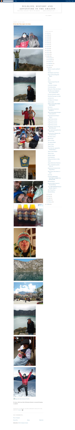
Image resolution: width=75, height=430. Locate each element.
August (49, 65)
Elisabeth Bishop (51, 181)
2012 (48, 50)
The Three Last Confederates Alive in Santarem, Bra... (53, 91)
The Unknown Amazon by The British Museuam (54, 127)
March (49, 200)
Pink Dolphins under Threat (53, 72)
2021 (48, 33)
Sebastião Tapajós (51, 155)
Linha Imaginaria (51, 157)
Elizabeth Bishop (51, 192)
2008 (48, 204)
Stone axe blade (51, 140)
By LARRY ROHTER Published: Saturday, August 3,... (54, 187)
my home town (51, 98)
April (49, 198)
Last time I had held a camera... (54, 94)
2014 (48, 46)
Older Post (41, 420)
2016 (48, 42)
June (49, 194)
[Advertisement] (21, 16)
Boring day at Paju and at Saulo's (54, 89)
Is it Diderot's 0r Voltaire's (53, 100)
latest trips (50, 174)
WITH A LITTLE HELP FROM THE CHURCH (54, 104)
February (50, 202)
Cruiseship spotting (52, 87)
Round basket (50, 138)
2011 (48, 52)
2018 (48, 39)
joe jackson (50, 107)
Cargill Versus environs (52, 119)
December (50, 57)
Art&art (49, 161)
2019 (48, 37)
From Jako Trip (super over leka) (54, 96)
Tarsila (49, 80)
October (50, 61)
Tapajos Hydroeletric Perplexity (54, 162)
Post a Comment (16, 417)
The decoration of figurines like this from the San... (54, 134)
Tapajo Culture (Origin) (52, 151)
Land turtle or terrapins (52, 85)
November (50, 59)
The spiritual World (52, 142)
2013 (48, 48)
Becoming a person (52, 136)
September (50, 63)
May (49, 196)
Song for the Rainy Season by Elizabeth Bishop (54, 184)
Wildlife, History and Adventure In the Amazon (38, 7)
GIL (48, 78)
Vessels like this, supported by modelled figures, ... (54, 148)
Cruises (49, 70)
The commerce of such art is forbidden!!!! (53, 109)
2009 (48, 56)
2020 (48, 35)
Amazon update (51, 101)
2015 (48, 44)
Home (28, 420)
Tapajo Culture (51, 144)
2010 (48, 54)
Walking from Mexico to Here (54, 159)
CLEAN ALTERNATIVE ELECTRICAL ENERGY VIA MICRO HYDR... (54, 178)
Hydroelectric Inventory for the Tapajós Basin (54, 168)
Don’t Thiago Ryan (51, 190)
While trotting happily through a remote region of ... (54, 113)
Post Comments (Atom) (23, 422)
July (49, 67)
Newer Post (15, 420)
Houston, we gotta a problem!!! (54, 69)
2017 (48, 40)
